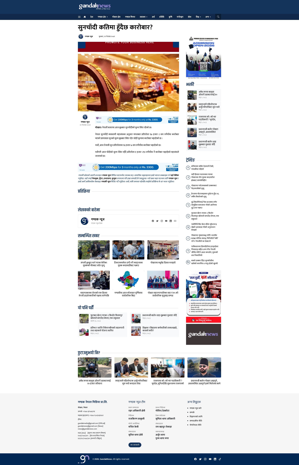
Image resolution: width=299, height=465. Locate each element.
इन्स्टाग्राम (107, 178)
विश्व (197, 17)
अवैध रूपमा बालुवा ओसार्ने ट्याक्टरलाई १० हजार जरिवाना (208, 94)
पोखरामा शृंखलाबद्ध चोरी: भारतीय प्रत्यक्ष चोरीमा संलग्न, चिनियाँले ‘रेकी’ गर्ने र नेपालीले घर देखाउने (204, 238)
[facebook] (153, 221)
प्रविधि (161, 17)
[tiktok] (220, 459)
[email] (175, 221)
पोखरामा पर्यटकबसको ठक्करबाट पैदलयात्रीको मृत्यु (204, 187)
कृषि (170, 17)
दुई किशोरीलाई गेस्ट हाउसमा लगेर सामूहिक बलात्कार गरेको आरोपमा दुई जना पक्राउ (204, 205)
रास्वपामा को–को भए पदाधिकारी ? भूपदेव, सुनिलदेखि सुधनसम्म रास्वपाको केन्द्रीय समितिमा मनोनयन (168, 383)
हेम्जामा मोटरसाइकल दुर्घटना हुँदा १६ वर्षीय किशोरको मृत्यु (205, 195)
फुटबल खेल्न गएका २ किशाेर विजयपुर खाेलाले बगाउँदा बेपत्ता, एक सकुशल (107, 316)
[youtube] (166, 221)
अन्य (207, 17)
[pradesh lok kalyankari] (203, 296)
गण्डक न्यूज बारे (195, 408)
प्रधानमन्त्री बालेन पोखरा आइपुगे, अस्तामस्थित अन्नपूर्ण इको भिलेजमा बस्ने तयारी (204, 383)
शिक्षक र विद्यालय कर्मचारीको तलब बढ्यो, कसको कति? (159, 329)
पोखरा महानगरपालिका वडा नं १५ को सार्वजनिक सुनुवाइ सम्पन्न (163, 294)
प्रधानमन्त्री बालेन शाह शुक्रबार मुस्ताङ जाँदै (159, 315)
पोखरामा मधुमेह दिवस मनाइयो (163, 263)
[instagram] (162, 221)
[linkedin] (171, 221)
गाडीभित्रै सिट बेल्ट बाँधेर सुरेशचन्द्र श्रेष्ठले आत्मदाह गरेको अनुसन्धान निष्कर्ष (204, 227)
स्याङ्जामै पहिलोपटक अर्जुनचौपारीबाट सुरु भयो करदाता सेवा (209, 107)
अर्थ (153, 17)
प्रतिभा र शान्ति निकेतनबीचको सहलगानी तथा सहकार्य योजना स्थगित (107, 329)
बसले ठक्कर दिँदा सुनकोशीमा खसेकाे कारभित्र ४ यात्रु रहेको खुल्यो (204, 262)
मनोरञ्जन (180, 17)
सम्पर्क (192, 412)
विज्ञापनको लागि (196, 416)
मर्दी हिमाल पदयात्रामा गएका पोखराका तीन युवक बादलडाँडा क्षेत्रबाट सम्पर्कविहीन (203, 177)
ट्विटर (101, 178)
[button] (218, 17)
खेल (189, 17)
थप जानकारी (135, 444)
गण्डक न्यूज (98, 219)
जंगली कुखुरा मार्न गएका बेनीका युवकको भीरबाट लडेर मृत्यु (94, 264)
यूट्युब (114, 178)
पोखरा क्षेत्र (116, 17)
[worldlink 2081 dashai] (137, 119)
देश (91, 17)
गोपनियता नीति (195, 425)
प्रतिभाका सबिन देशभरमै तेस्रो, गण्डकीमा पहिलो (202, 168)
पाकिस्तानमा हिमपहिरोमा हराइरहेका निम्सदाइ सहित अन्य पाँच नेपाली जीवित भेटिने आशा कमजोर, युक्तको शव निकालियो (204, 251)
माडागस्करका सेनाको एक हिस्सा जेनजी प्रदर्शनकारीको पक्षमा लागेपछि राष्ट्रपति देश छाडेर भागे (94, 295)
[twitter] (157, 221)
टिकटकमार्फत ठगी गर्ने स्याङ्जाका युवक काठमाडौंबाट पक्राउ (128, 264)
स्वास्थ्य (142, 17)
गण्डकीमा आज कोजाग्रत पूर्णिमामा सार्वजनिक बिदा (128, 294)
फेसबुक (95, 178)
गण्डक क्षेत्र (102, 17)
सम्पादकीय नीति (196, 421)
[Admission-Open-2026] (203, 57)
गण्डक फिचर (130, 17)
